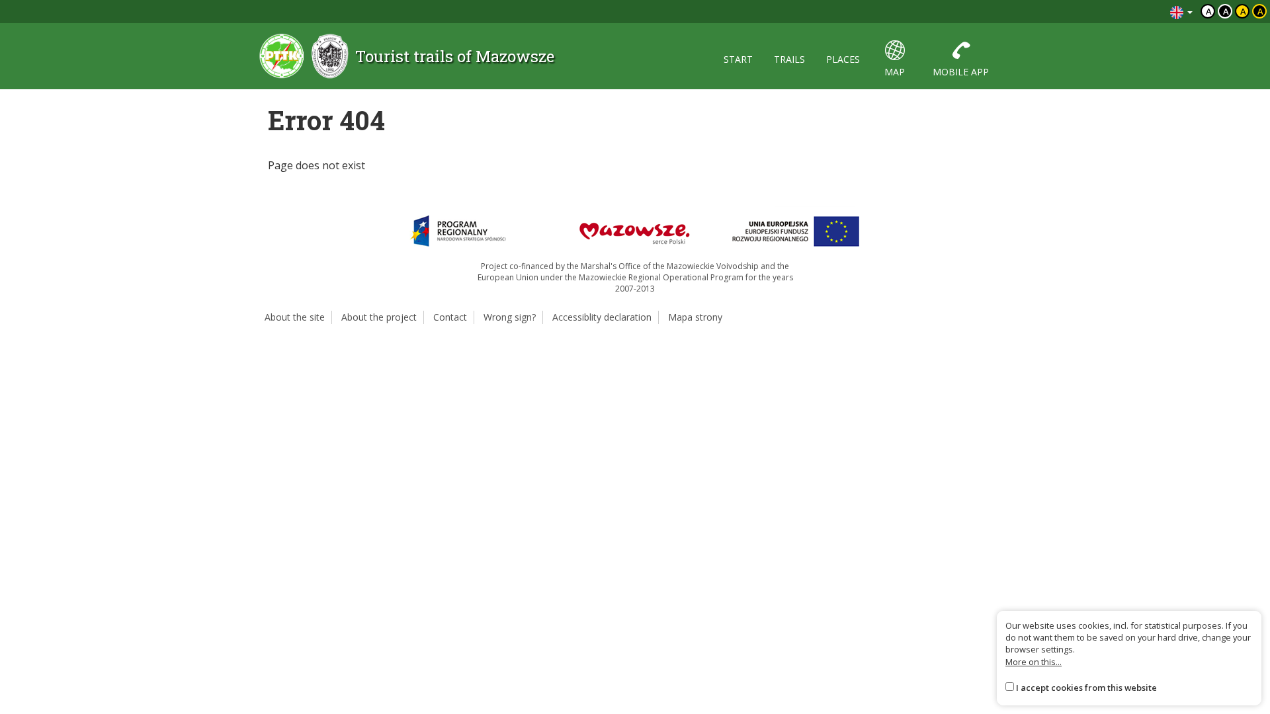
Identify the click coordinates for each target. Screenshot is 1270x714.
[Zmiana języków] (1181, 11)
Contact (450, 317)
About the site (295, 317)
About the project (379, 317)
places (843, 59)
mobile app (961, 71)
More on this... (1033, 662)
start (738, 59)
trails (789, 59)
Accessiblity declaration (602, 317)
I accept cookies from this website (1086, 688)
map (894, 71)
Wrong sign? (510, 317)
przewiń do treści (1124, 11)
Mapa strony (695, 317)
